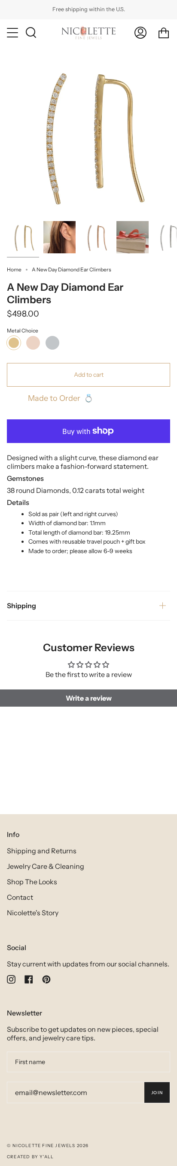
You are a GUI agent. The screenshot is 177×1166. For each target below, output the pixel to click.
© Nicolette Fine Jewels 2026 (48, 1145)
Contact (20, 897)
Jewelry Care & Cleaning (45, 866)
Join (157, 1092)
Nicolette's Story (32, 912)
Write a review (89, 698)
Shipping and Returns (41, 850)
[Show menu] (13, 32)
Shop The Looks (32, 881)
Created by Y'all (30, 1157)
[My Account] (140, 32)
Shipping (21, 605)
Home (14, 269)
